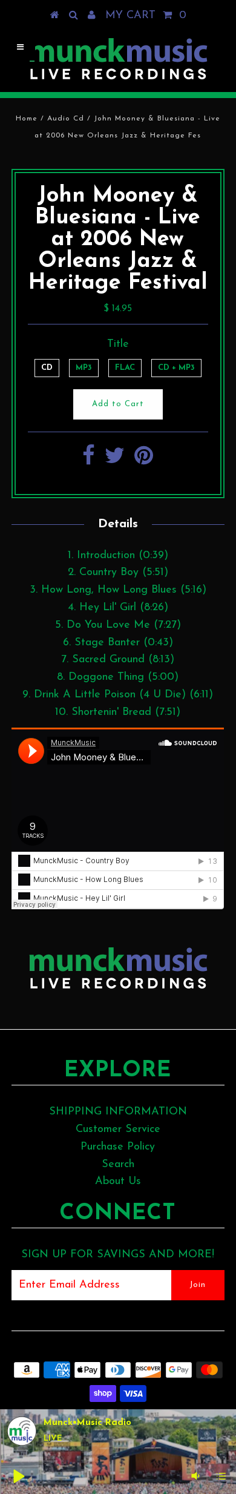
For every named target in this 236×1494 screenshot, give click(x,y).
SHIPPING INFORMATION (118, 1112)
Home (27, 118)
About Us (118, 1181)
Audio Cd (65, 118)
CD (47, 368)
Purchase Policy (117, 1147)
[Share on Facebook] (88, 460)
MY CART (145, 15)
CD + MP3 (176, 368)
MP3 (84, 368)
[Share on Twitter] (115, 460)
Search (118, 1164)
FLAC (125, 368)
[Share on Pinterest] (143, 460)
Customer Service (118, 1129)
